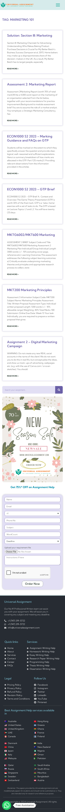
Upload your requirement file (18, 547)
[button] (6, 805)
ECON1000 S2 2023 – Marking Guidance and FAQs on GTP (29, 138)
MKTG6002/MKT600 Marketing (31, 235)
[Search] (59, 390)
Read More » (12, 68)
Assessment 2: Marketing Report (31, 84)
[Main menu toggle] (58, 5)
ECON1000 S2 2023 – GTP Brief (31, 189)
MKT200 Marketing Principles (29, 290)
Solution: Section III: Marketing (29, 35)
